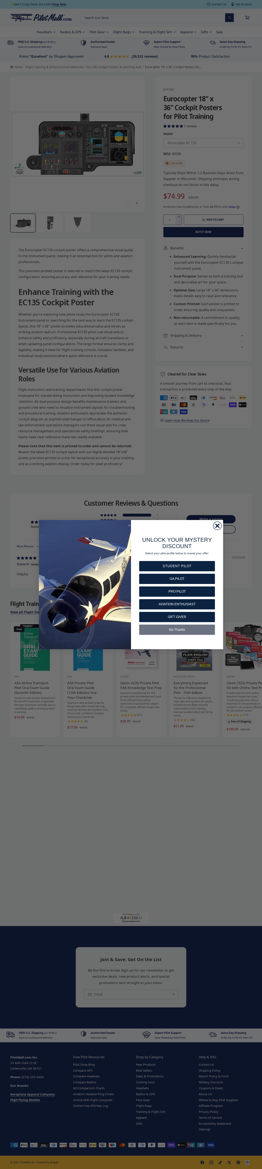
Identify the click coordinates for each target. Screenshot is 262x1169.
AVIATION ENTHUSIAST (177, 604)
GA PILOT (177, 579)
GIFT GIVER (177, 617)
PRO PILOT (177, 591)
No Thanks (177, 629)
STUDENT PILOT (177, 566)
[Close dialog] (217, 526)
